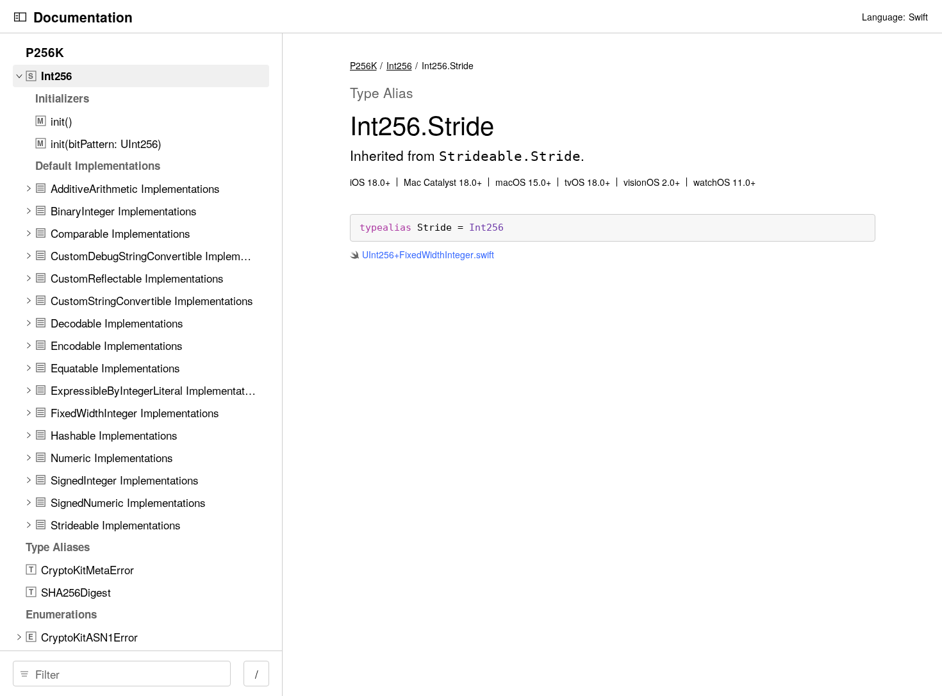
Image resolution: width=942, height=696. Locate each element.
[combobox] (126, 674)
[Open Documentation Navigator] (20, 17)
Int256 (399, 65)
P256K (363, 65)
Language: (883, 16)
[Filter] (126, 673)
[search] (122, 673)
